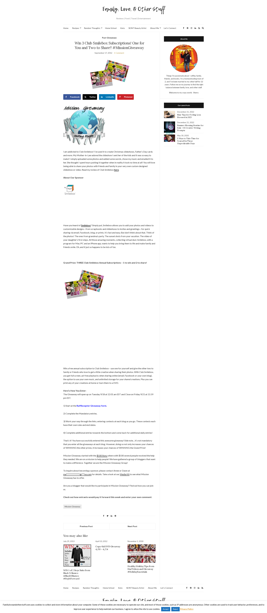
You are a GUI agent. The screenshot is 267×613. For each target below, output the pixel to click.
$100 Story (102, 455)
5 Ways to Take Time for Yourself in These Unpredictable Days (188, 141)
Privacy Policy (186, 609)
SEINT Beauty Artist (137, 28)
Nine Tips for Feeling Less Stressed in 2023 (189, 116)
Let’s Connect (170, 28)
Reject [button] (175, 609)
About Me (154, 28)
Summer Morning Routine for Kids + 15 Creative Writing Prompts (190, 128)
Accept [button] (166, 609)
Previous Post (86, 526)
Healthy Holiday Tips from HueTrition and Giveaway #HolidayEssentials (141, 569)
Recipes (75, 28)
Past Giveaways (109, 37)
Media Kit (124, 474)
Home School (111, 28)
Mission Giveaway (72, 506)
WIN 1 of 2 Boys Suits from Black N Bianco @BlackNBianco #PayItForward (76, 574)
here (116, 169)
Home (65, 28)
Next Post (132, 526)
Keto (122, 28)
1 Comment (119, 53)
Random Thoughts (92, 28)
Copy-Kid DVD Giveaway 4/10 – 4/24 (107, 548)
